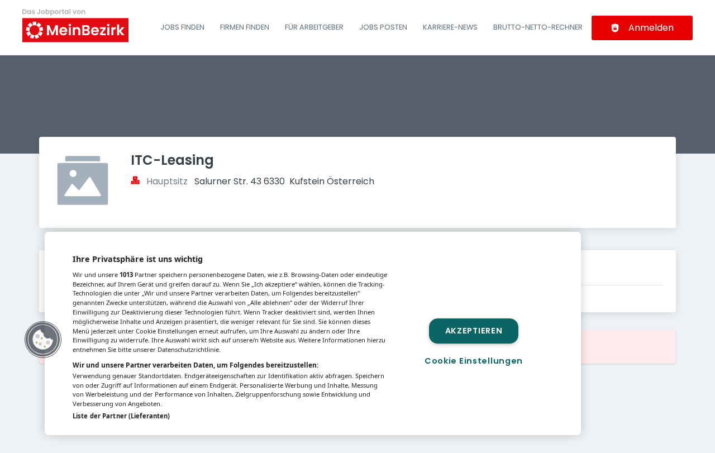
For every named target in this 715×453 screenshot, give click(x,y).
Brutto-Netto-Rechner (538, 27)
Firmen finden (244, 27)
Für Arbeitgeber (314, 27)
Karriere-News (450, 27)
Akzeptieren (474, 330)
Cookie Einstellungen (474, 360)
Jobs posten (383, 27)
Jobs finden (182, 27)
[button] (43, 339)
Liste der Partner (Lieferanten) (121, 416)
